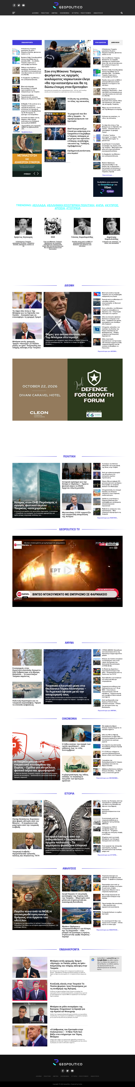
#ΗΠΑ (100, 205)
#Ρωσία (60, 208)
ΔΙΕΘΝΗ (35, 13)
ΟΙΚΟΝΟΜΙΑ (64, 13)
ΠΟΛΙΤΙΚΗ (45, 13)
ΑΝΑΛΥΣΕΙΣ (98, 13)
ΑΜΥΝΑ (54, 13)
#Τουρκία (73, 208)
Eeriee (80, 1084)
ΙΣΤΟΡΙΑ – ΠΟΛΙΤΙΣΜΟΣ (81, 13)
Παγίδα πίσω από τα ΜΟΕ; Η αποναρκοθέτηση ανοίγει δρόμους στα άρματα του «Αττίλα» (82, 244)
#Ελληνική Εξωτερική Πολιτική (70, 205)
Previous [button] (34, 173)
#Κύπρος (111, 205)
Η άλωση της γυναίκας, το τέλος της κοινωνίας (111, 242)
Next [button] (37, 173)
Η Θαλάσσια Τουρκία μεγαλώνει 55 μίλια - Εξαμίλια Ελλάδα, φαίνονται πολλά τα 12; (23, 244)
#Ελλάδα (39, 205)
